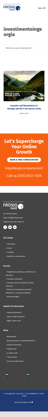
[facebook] (5, 227)
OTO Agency (24, 402)
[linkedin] (15, 227)
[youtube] (10, 227)
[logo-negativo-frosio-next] (13, 202)
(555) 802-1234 (29, 175)
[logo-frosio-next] (12, 5)
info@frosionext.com (15, 218)
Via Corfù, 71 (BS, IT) (17, 222)
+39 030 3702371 (11, 214)
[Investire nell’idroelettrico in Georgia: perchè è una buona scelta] (24, 86)
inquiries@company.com (24, 168)
